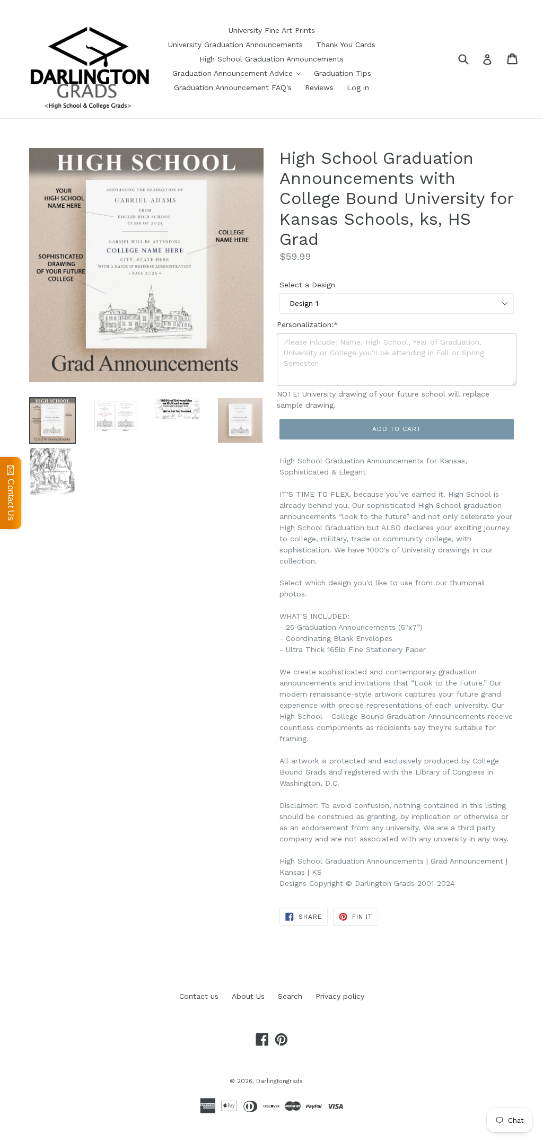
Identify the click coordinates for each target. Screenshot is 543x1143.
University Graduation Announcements (235, 44)
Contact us (198, 996)
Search (290, 996)
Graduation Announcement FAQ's (233, 87)
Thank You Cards (345, 44)
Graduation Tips (342, 73)
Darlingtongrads (279, 1081)
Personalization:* (307, 324)
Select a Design (307, 284)
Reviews (319, 87)
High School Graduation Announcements (271, 59)
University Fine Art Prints (272, 30)
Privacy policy (340, 996)
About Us (248, 996)
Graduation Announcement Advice (233, 73)
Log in (358, 87)
